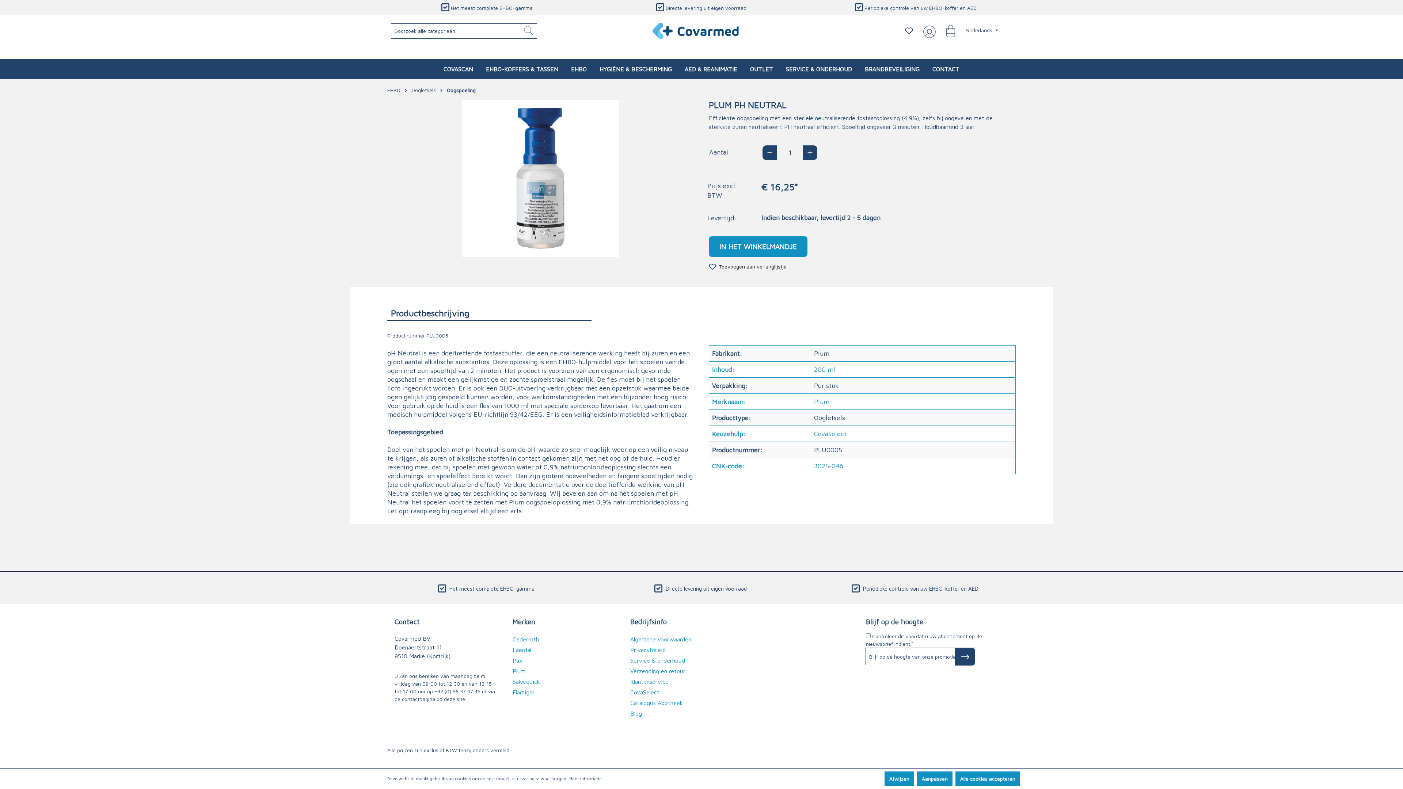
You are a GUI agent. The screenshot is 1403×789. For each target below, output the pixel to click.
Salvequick (526, 681)
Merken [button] (524, 621)
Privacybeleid (648, 650)
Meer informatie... (587, 778)
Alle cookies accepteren (987, 778)
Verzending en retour (657, 671)
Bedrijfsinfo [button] (648, 621)
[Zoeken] (528, 31)
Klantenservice (649, 681)
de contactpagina (415, 699)
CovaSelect (644, 692)
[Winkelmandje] (947, 31)
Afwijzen (899, 778)
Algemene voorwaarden (660, 639)
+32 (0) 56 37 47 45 (457, 691)
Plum (519, 671)
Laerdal (522, 650)
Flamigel (523, 692)
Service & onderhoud (657, 660)
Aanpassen (935, 778)
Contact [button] (407, 621)
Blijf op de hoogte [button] (894, 621)
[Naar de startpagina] (696, 31)
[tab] (489, 313)
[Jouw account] (928, 31)
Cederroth (526, 639)
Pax (517, 660)
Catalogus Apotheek (656, 703)
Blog (636, 713)
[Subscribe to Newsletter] (965, 657)
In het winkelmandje (758, 246)
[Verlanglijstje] (909, 31)
